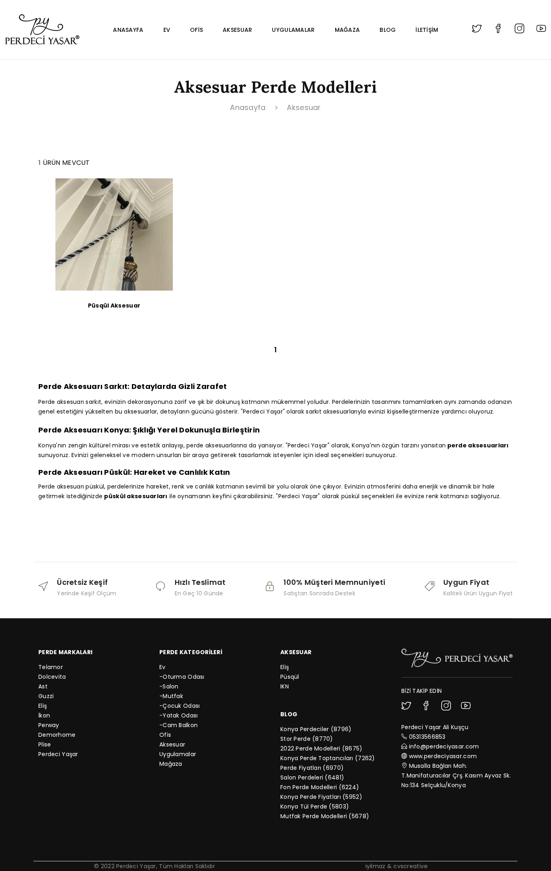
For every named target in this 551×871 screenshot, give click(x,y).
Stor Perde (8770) (306, 739)
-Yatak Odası (178, 715)
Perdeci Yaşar (58, 754)
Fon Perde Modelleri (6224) (319, 787)
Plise (44, 744)
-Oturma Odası (182, 677)
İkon (44, 715)
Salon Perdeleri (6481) (312, 777)
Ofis (196, 30)
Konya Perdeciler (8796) (315, 729)
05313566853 (427, 737)
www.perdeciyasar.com (443, 756)
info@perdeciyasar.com (444, 746)
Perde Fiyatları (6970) (312, 768)
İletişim (426, 30)
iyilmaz (375, 866)
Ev (167, 30)
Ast (43, 686)
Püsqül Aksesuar (114, 305)
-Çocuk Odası (179, 706)
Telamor (50, 667)
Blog (388, 30)
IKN (284, 686)
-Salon (169, 686)
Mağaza (347, 30)
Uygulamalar (293, 30)
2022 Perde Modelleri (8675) (321, 748)
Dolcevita (52, 677)
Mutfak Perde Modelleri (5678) (324, 816)
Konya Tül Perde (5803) (314, 806)
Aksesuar (237, 30)
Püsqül (289, 677)
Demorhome (57, 735)
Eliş (42, 706)
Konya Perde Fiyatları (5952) (321, 797)
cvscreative (410, 866)
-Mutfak (171, 696)
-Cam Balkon (178, 725)
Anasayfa (128, 30)
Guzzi (46, 696)
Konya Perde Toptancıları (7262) (327, 758)
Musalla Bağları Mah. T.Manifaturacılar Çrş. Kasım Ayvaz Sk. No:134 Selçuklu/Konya (456, 775)
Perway (48, 725)
